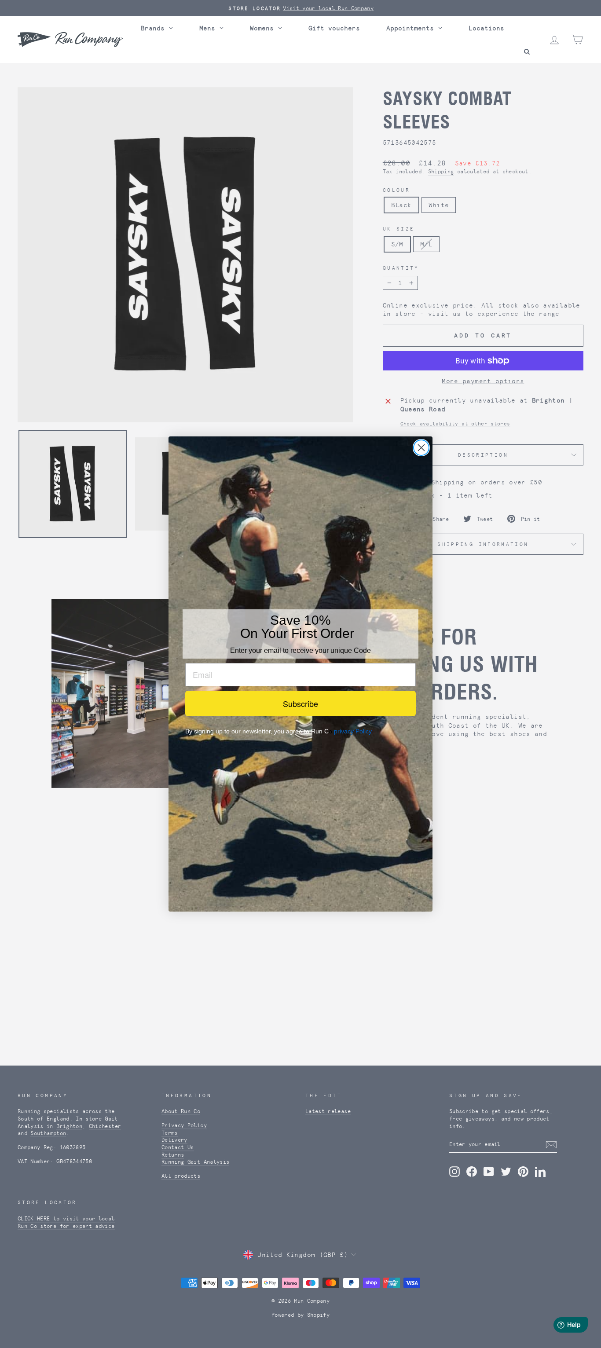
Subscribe (300, 703)
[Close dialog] (421, 447)
